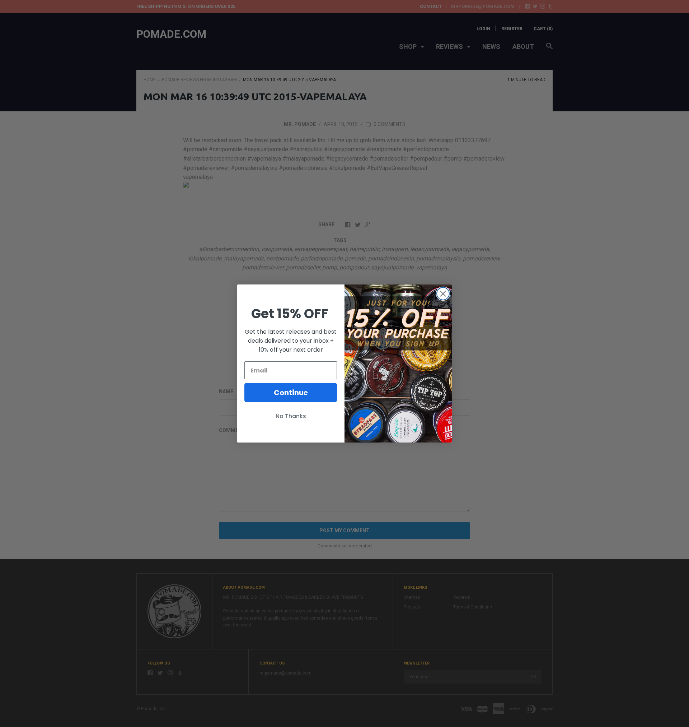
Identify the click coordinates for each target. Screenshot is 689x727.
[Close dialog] (443, 293)
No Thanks (291, 416)
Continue (291, 393)
